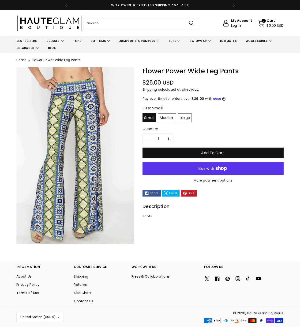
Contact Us (83, 301)
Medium (167, 117)
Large (185, 117)
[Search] (191, 23)
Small (149, 117)
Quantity (150, 128)
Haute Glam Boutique (265, 313)
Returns (80, 284)
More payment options (213, 180)
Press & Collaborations (150, 276)
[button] (271, 23)
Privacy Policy (27, 284)
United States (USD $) (38, 317)
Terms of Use (27, 292)
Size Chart (82, 292)
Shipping (149, 89)
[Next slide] (234, 5)
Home (21, 60)
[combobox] (141, 23)
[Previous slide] (66, 5)
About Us (23, 276)
